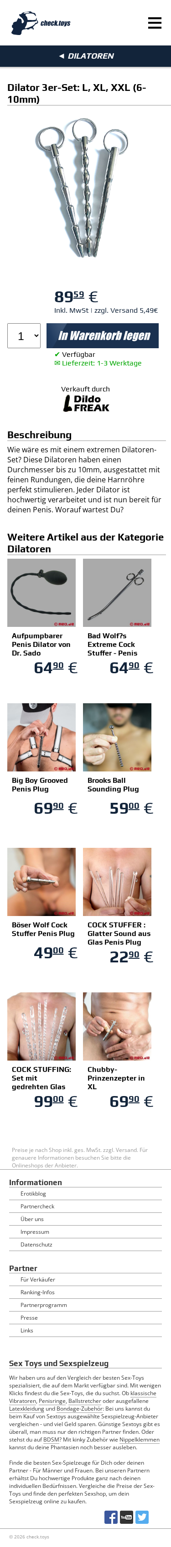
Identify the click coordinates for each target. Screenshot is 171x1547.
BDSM (51, 1439)
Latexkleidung (26, 1408)
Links (27, 1330)
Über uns (32, 1219)
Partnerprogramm (44, 1305)
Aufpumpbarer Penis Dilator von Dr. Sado (41, 644)
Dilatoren (90, 55)
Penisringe (52, 1401)
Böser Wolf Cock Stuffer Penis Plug (43, 929)
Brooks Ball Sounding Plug (113, 784)
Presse (29, 1318)
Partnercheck (37, 1206)
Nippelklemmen (139, 1439)
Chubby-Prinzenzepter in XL (116, 1078)
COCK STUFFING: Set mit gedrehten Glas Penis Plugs (41, 1082)
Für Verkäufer (38, 1279)
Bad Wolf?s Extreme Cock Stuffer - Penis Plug (112, 648)
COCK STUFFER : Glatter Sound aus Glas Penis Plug (119, 933)
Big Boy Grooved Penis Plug (40, 784)
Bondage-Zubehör (80, 1408)
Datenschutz (36, 1244)
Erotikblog (33, 1193)
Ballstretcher (84, 1401)
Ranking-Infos (38, 1292)
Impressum (35, 1232)
